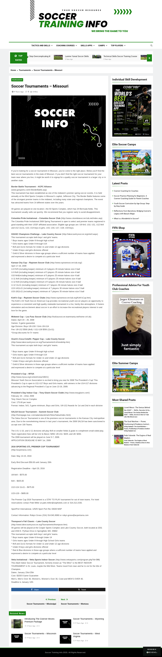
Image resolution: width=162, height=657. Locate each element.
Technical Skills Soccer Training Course (117, 56)
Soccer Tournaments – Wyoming (88, 619)
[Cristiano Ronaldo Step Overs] (141, 57)
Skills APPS (86, 45)
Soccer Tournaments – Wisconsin (40, 633)
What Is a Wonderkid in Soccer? (126, 218)
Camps (101, 45)
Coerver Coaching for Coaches (126, 191)
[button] (152, 651)
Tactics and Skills (40, 45)
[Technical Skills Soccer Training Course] (93, 56)
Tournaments (17, 80)
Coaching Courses (65, 45)
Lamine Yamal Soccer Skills (73, 56)
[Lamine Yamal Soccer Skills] (54, 57)
